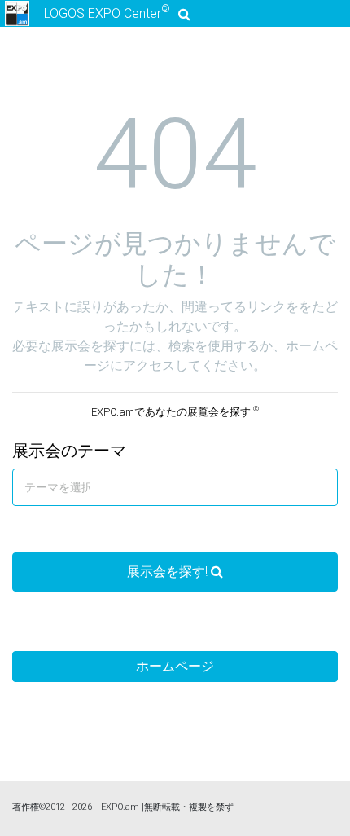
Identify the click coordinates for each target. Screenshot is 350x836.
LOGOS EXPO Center (107, 12)
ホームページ (175, 666)
